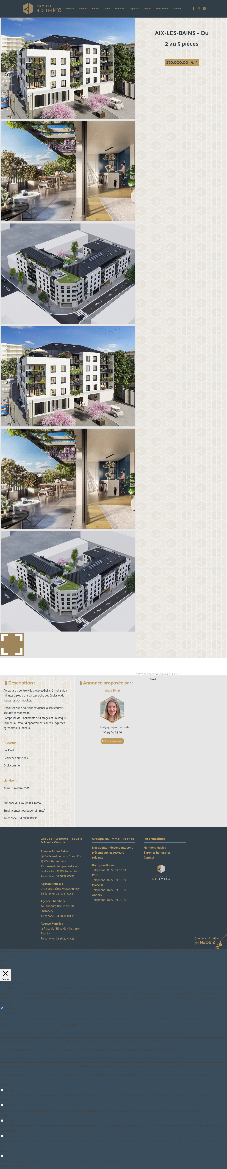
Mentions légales (155, 847)
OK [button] (2, 961)
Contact (149, 857)
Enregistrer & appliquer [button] (14, 1166)
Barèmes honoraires (157, 852)
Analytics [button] (5, 1115)
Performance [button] (8, 1100)
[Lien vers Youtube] (204, 8)
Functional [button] (6, 1085)
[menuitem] (57, 9)
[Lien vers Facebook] (193, 8)
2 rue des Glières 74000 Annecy (60, 888)
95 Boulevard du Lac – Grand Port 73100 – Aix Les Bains (61, 859)
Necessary (10, 1008)
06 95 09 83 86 (112, 732)
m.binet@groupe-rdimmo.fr (112, 727)
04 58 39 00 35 (65, 876)
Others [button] (4, 1151)
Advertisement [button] (9, 1131)
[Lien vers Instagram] (198, 8)
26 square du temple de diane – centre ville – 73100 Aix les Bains (60, 869)
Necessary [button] (6, 1003)
